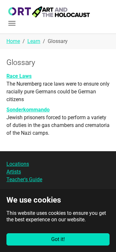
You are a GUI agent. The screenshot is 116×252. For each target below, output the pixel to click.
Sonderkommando (28, 110)
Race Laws (19, 76)
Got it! (58, 239)
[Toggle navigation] (11, 23)
